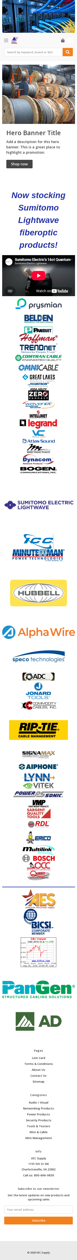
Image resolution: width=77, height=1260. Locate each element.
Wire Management (38, 1138)
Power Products (38, 1114)
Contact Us (38, 1075)
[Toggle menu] (6, 40)
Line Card (38, 1058)
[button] (19, 164)
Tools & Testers (38, 1126)
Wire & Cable (38, 1132)
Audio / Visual (38, 1102)
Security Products (38, 1120)
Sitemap (38, 1081)
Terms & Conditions (38, 1064)
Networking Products (38, 1108)
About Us (38, 1070)
